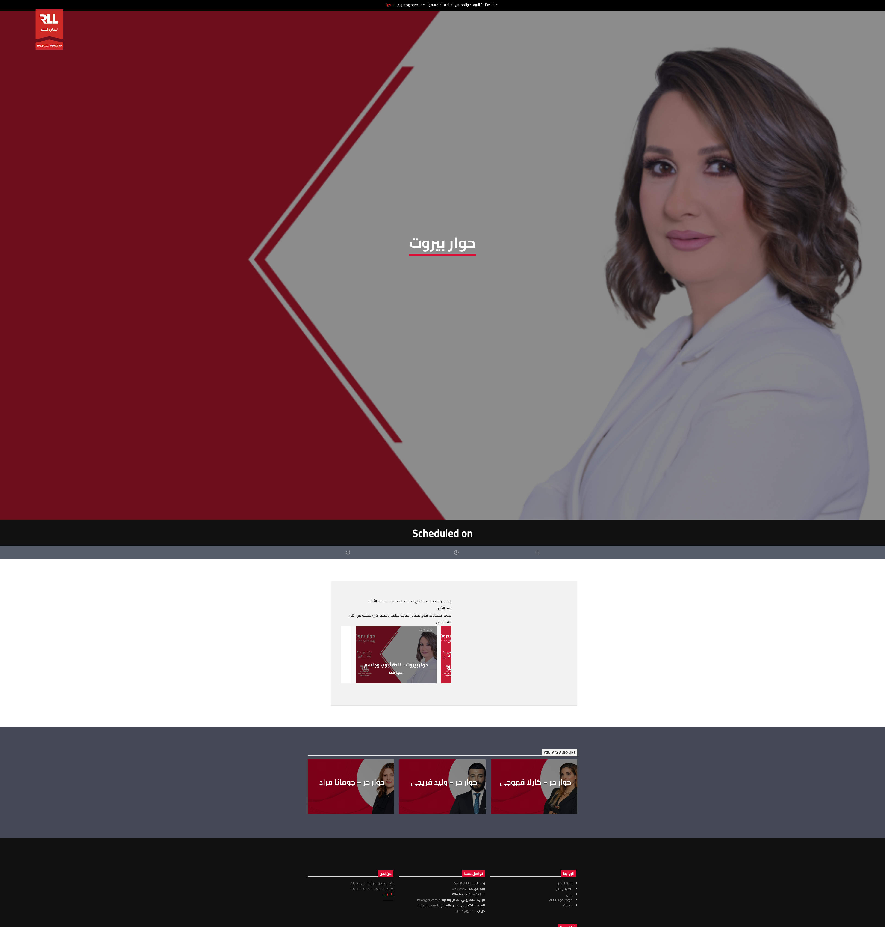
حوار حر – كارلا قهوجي (535, 786)
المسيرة (568, 910)
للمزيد (388, 898)
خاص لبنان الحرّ (564, 893)
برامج (569, 899)
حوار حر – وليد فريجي (443, 786)
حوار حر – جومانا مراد (352, 786)
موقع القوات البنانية (561, 904)
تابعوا (390, 4)
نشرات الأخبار (565, 888)
